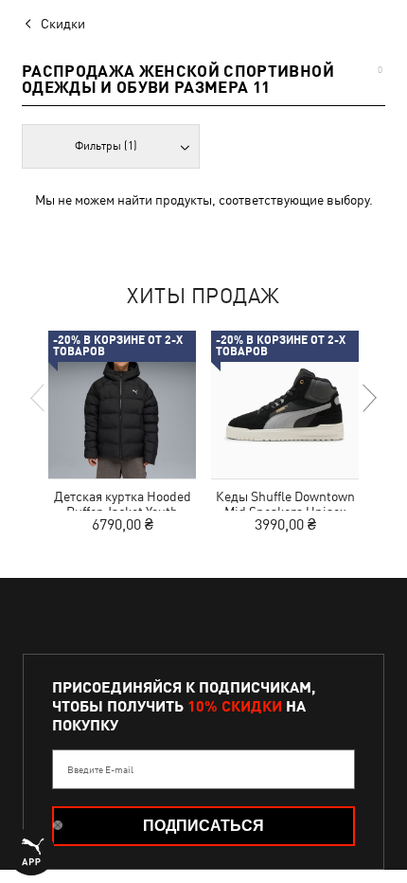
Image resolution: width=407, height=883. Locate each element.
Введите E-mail (100, 769)
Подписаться (203, 826)
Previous (39, 398)
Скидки (63, 23)
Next (368, 398)
